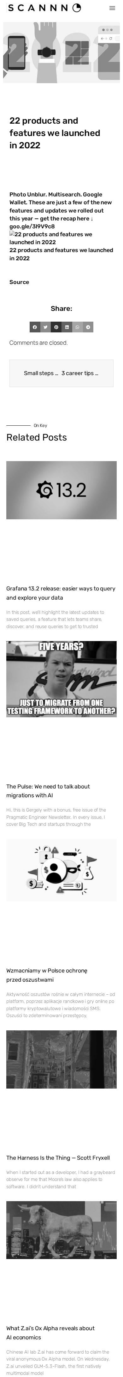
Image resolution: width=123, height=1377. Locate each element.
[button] (112, 8)
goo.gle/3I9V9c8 (32, 226)
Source (19, 282)
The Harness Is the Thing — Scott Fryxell (58, 1157)
